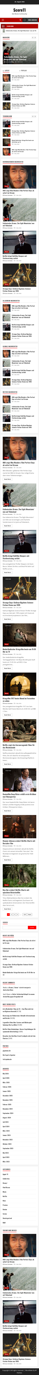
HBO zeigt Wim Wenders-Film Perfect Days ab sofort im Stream (6, 133)
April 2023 (6, 1157)
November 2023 (8, 1140)
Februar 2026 (7, 1087)
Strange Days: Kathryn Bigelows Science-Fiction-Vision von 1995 (6, 106)
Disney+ (5, 1183)
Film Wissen (6, 1187)
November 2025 (8, 1100)
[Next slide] (35, 37)
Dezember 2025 (8, 1096)
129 (25, 914)
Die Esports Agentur (9, 1055)
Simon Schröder (9, 62)
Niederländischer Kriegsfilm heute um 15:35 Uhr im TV (6, 123)
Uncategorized (7, 1218)
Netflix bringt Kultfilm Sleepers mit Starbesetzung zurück (17, 58)
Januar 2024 (7, 1135)
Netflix (5, 1196)
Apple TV (5, 1174)
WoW (4, 1223)
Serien (5, 1214)
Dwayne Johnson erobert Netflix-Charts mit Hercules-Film (19, 826)
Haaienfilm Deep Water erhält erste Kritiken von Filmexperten (19, 780)
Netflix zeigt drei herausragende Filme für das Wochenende (19, 730)
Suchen (5, 922)
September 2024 (8, 1113)
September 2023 (8, 1148)
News (6, 53)
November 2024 (8, 1109)
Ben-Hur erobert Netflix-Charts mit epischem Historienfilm (19, 875)
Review (5, 1209)
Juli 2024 (6, 1122)
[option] (19, 52)
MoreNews (29, 1370)
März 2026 (6, 1082)
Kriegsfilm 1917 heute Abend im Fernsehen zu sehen (19, 684)
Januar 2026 (7, 1091)
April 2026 (6, 1078)
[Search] (20, 20)
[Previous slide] (33, 37)
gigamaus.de (7, 1051)
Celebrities (6, 1179)
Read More (8, 479)
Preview (5, 1205)
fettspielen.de (7, 1059)
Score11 (19, 10)
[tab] (11, 71)
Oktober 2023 (7, 1144)
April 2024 (6, 1126)
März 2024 (6, 1131)
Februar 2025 (7, 1104)
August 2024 (7, 1118)
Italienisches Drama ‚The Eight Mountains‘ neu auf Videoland (6, 142)
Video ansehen (32, 20)
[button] (3, 20)
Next (29, 914)
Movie (4, 1192)
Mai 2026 (6, 1074)
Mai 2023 (6, 1153)
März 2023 (6, 1162)
